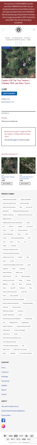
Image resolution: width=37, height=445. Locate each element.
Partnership (5, 381)
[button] (3, 29)
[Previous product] (20, 43)
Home (7, 38)
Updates (4, 385)
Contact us (5, 372)
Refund (3, 390)
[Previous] (1, 173)
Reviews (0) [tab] (5, 113)
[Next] (35, 173)
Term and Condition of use (9, 406)
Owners (4, 394)
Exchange (4, 376)
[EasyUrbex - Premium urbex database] (18, 30)
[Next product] (16, 43)
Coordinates (17, 38)
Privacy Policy (6, 415)
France (27, 38)
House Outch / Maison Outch (8, 177)
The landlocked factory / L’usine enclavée (26, 177)
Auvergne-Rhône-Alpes (15, 40)
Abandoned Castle (9, 102)
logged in (16, 140)
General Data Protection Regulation (13, 411)
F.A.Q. (3, 367)
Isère (29, 40)
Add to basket (9, 93)
